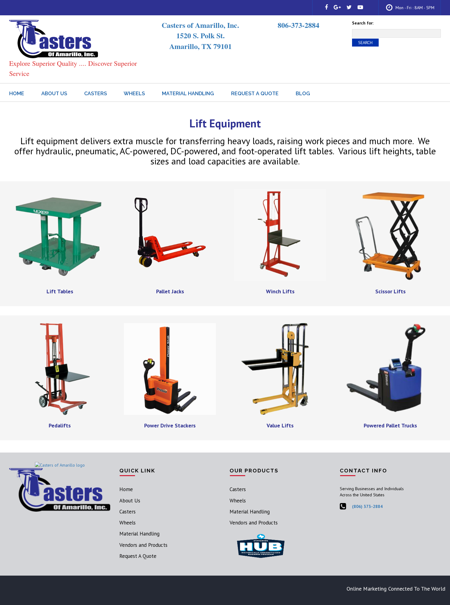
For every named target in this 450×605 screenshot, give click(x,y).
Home (16, 93)
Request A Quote (255, 93)
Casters (95, 93)
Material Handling (188, 93)
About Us (54, 93)
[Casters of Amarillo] (53, 38)
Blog (303, 93)
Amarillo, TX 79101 (200, 46)
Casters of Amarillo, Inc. (200, 25)
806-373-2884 (298, 25)
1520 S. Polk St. (200, 35)
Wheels (134, 93)
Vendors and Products (143, 545)
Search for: (362, 23)
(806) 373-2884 (367, 506)
